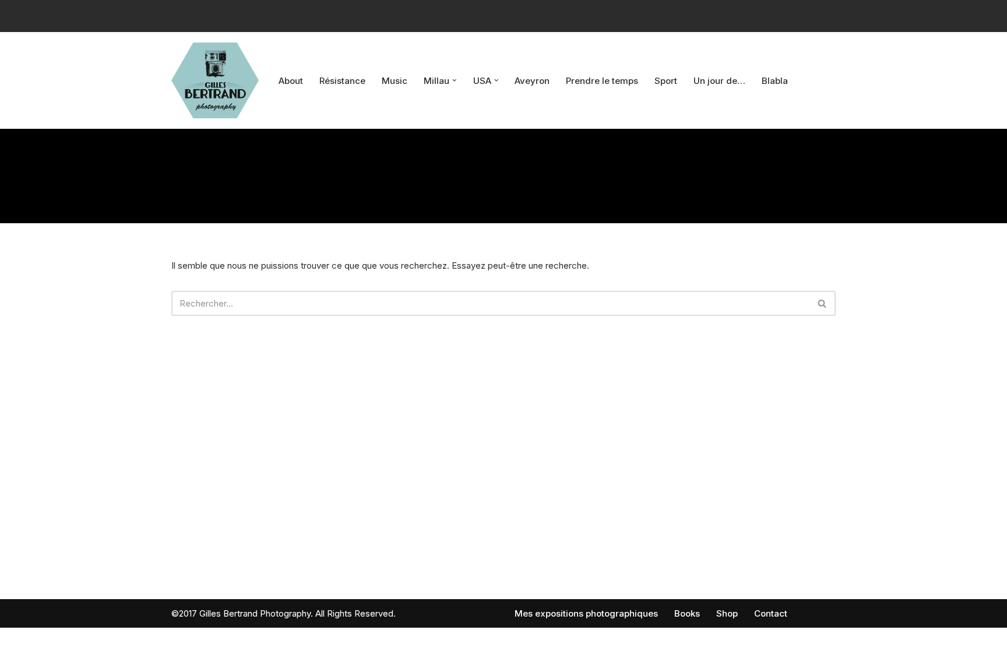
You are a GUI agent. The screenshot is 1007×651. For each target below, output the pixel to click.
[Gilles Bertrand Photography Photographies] (215, 80)
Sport (665, 80)
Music (394, 80)
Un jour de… (719, 80)
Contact (770, 613)
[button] (454, 80)
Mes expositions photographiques (586, 613)
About (291, 80)
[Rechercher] (822, 303)
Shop (727, 613)
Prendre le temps (602, 80)
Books (687, 613)
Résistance (342, 80)
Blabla (775, 80)
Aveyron (532, 80)
